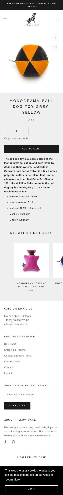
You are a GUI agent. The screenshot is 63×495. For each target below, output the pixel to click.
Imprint (8, 373)
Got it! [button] (31, 488)
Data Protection (12, 361)
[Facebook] (5, 442)
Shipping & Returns (15, 349)
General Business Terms (17, 355)
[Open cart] (58, 20)
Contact (8, 367)
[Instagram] (13, 442)
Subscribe (17, 405)
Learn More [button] (13, 479)
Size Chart (10, 344)
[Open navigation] (5, 19)
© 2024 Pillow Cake (31, 457)
